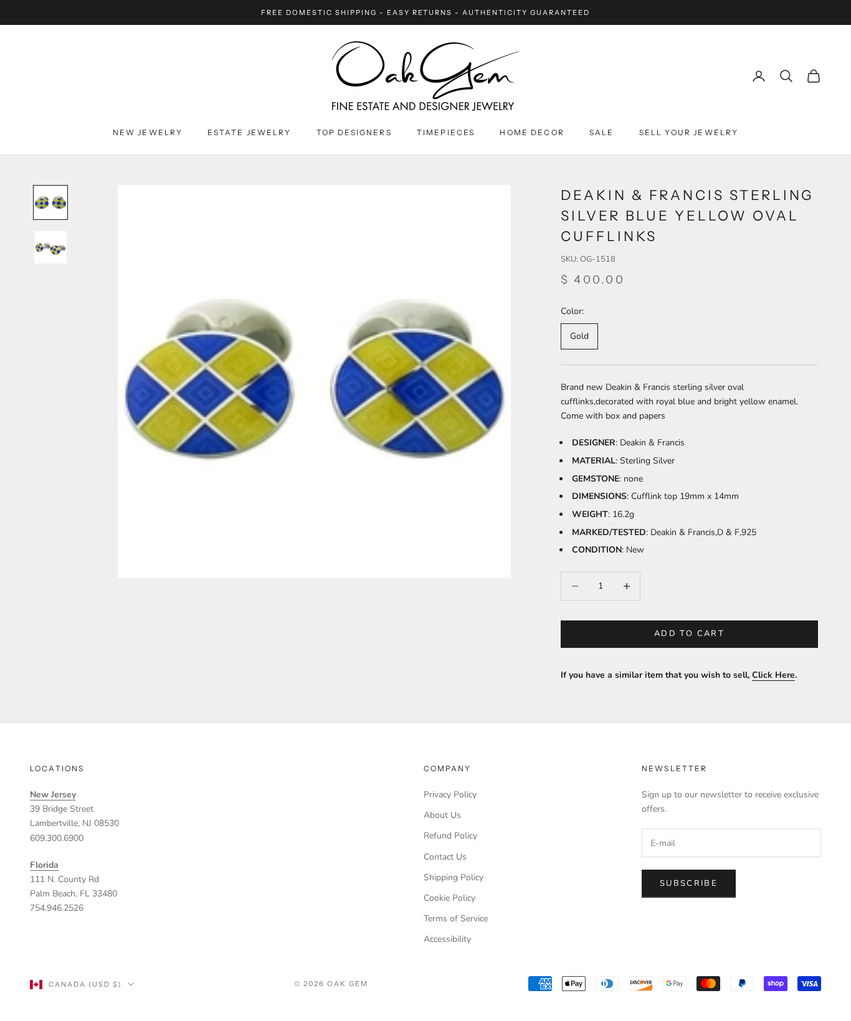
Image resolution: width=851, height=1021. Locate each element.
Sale (601, 132)
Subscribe (689, 883)
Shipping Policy (453, 877)
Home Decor (532, 132)
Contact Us (445, 857)
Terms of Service (456, 918)
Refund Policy (450, 836)
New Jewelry (148, 132)
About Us (442, 815)
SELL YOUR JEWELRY (689, 132)
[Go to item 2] (50, 247)
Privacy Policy (450, 794)
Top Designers (354, 132)
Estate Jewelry (249, 132)
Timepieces (446, 132)
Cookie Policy (449, 898)
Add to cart (689, 633)
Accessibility (447, 939)
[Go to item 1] (50, 202)
